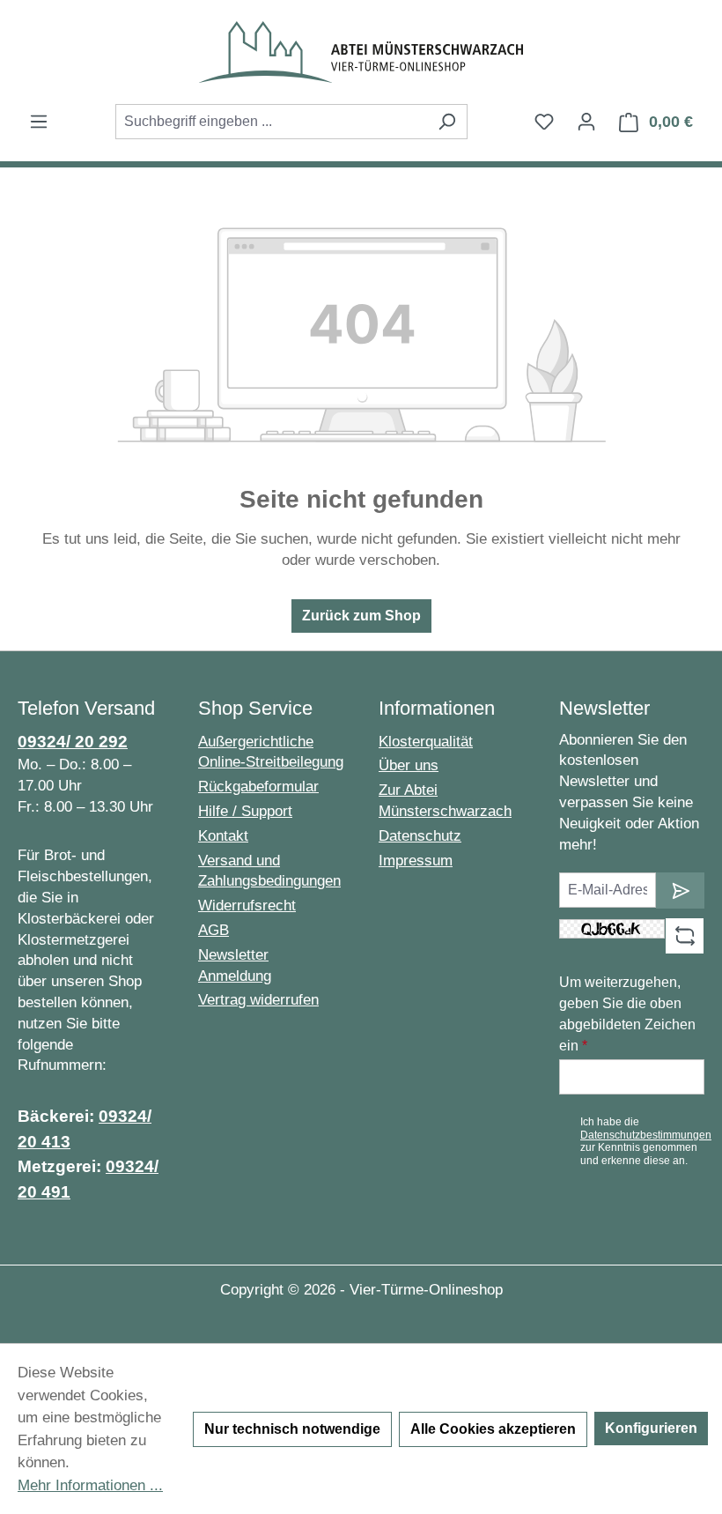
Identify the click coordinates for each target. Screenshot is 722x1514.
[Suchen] (447, 121)
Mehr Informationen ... (90, 1485)
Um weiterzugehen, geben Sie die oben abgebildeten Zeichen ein (627, 1014)
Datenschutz (420, 836)
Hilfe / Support (245, 811)
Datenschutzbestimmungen (645, 1135)
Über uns (408, 765)
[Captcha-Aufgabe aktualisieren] (684, 935)
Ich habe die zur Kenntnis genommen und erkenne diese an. (645, 1141)
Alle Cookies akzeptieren (493, 1428)
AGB (213, 930)
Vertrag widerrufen (258, 999)
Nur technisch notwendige (292, 1428)
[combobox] (271, 121)
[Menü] (39, 121)
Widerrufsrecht (247, 905)
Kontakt (223, 836)
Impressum (416, 860)
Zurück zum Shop (361, 615)
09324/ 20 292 (73, 741)
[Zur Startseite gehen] (361, 52)
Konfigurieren (651, 1428)
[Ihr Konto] (586, 121)
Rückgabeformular (258, 786)
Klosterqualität (426, 741)
